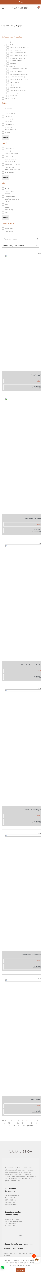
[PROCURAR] (37, 239)
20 (23, 1125)
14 (27, 1123)
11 (13, 1123)
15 (31, 1123)
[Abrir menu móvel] (3, 8)
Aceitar (20, 1270)
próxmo (30, 1125)
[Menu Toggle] (20, 1234)
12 (18, 1123)
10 (9, 1123)
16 (36, 1123)
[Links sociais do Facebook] (19, 2)
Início (3, 26)
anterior (5, 1120)
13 (22, 1123)
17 (9, 1125)
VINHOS (10, 26)
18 (14, 1125)
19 (18, 1125)
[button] (20, 42)
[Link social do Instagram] (21, 2)
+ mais (5, 137)
